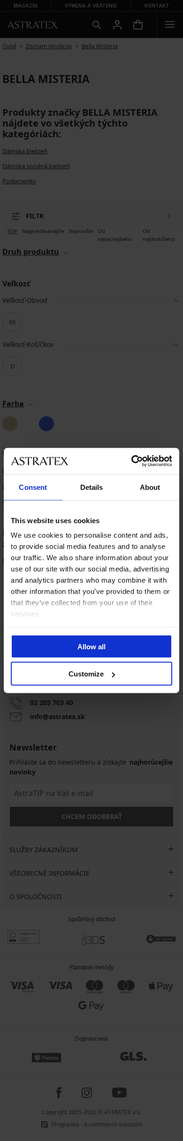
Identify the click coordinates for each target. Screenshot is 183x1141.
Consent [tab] (33, 487)
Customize (86, 674)
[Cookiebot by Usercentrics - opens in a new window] (131, 461)
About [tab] (150, 487)
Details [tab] (91, 487)
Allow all (91, 646)
